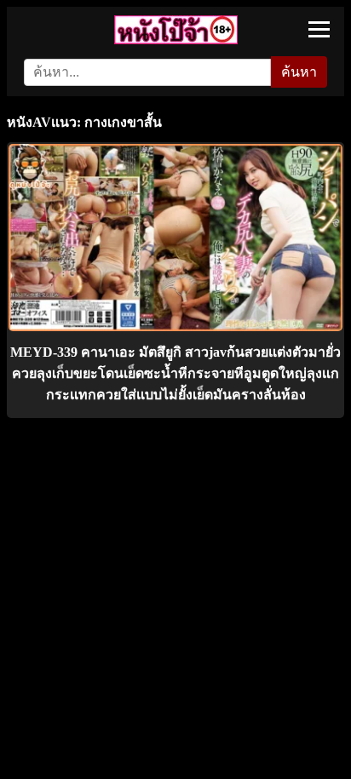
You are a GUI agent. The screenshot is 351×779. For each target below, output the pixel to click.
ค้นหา (299, 72)
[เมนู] (319, 29)
